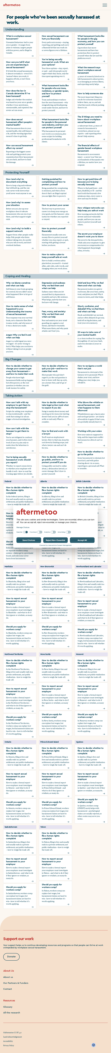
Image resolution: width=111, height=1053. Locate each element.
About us (8, 977)
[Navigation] (105, 5)
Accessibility (8, 1041)
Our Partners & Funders (15, 983)
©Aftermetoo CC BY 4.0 (12, 1032)
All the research (11, 1013)
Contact (7, 989)
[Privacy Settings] (94, 1045)
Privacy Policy (8, 1045)
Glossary (7, 1007)
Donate (11, 956)
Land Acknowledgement (12, 1037)
